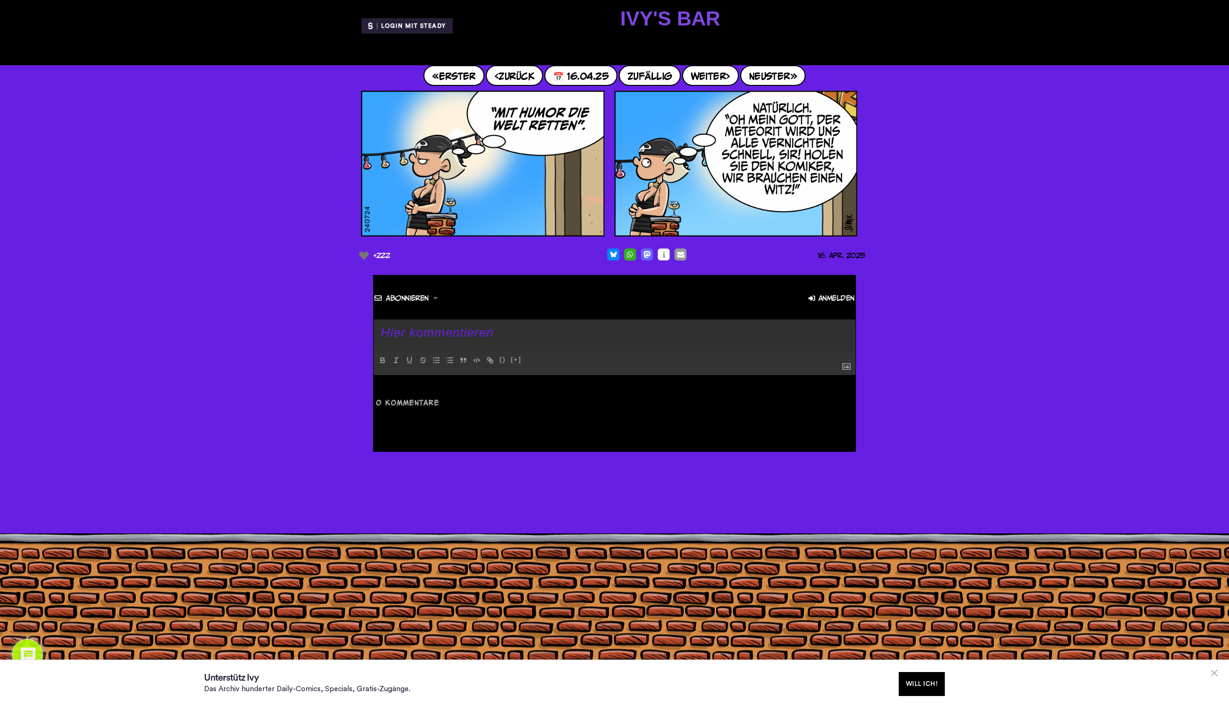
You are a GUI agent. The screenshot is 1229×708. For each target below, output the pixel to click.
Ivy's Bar (670, 18)
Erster (457, 75)
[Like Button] (364, 255)
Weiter (708, 75)
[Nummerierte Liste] (436, 360)
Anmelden (835, 298)
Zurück (516, 75)
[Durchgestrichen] (423, 360)
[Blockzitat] (463, 360)
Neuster (769, 75)
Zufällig (649, 75)
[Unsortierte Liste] (450, 360)
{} (502, 359)
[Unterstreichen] (409, 360)
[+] (516, 359)
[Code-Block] (476, 360)
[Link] (490, 360)
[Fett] (382, 360)
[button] (613, 254)
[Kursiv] (396, 360)
